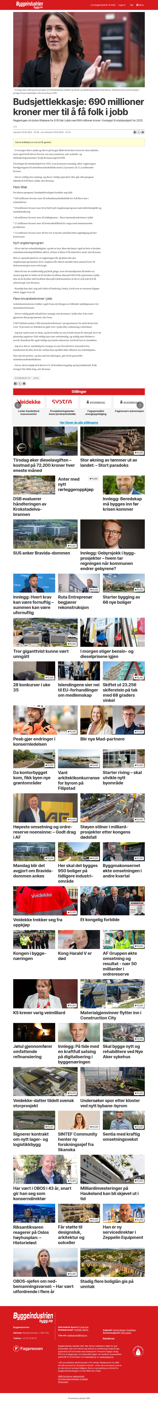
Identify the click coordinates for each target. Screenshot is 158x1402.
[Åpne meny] (140, 5)
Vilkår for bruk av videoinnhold (71, 1376)
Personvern (63, 1382)
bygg (36, 378)
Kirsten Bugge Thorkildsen (124, 1330)
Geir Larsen (126, 1333)
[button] (17, 405)
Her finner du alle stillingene (79, 422)
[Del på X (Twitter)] (139, 132)
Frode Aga (83, 1327)
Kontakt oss (108, 1338)
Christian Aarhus (81, 1330)
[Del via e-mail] (143, 132)
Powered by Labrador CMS (79, 1398)
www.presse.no (106, 1357)
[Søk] (131, 5)
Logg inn (122, 5)
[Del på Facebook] (135, 132)
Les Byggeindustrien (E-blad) (103, 5)
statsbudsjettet (23, 378)
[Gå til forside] (30, 5)
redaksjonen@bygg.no (77, 1335)
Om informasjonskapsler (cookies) (73, 1379)
